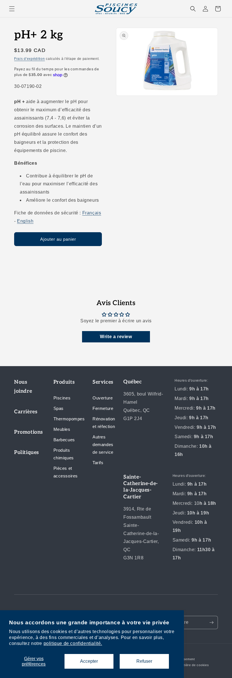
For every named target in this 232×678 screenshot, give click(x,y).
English (25, 221)
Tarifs (98, 462)
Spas (58, 408)
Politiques (26, 452)
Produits (64, 382)
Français (91, 212)
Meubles (61, 429)
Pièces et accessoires (65, 472)
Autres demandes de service (103, 444)
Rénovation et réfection (104, 422)
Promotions (26, 432)
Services (103, 382)
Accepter (89, 661)
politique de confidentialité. (73, 643)
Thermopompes (66, 418)
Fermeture (103, 408)
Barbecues (64, 439)
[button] (12, 9)
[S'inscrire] (211, 622)
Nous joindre (23, 386)
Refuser (144, 661)
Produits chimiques (63, 454)
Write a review (116, 336)
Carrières (25, 412)
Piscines (62, 397)
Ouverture (103, 397)
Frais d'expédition (29, 59)
